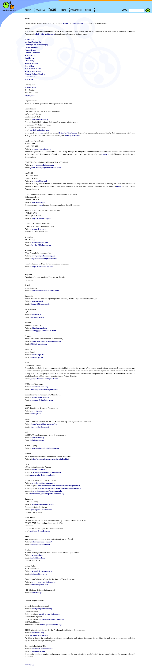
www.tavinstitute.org (39, 119)
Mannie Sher (30, 76)
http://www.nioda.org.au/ (42, 266)
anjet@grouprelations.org (50, 613)
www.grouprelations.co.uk (43, 164)
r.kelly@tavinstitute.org (45, 33)
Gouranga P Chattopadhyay (36, 44)
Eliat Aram (29, 39)
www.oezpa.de (38, 354)
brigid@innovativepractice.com (43, 258)
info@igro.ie (35, 413)
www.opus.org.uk (38, 202)
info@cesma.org (37, 440)
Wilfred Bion (30, 87)
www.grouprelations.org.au (43, 255)
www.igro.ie (37, 410)
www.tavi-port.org (38, 228)
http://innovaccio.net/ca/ (41, 541)
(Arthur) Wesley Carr (34, 41)
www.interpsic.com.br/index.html (45, 290)
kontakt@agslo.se (37, 557)
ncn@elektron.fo (37, 317)
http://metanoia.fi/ (39, 327)
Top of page (29, 95)
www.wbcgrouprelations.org (44, 581)
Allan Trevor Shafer (33, 71)
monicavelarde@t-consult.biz (42, 474)
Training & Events (72, 135)
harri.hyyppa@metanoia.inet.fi (43, 330)
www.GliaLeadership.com (43, 504)
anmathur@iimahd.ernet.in (41, 400)
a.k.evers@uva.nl (37, 651)
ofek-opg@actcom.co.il (39, 426)
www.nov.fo (36, 314)
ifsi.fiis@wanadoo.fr (38, 343)
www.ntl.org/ (36, 592)
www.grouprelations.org (42, 608)
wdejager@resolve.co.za (40, 531)
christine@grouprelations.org (51, 619)
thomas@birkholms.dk (39, 303)
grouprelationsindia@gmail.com (44, 378)
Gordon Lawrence (32, 52)
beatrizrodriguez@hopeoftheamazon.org (47, 493)
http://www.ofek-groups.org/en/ (44, 424)
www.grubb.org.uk (39, 180)
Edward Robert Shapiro (35, 73)
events (40, 132)
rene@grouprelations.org (50, 624)
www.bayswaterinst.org (41, 148)
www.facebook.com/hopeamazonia (47, 490)
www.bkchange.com (40, 242)
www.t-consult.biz (39, 469)
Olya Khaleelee (31, 47)
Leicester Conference (68, 132)
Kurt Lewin (29, 57)
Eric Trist (29, 79)
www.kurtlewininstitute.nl (42, 648)
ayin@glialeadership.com (41, 509)
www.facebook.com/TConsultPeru (47, 472)
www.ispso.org (38, 632)
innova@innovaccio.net (40, 544)
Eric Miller (29, 65)
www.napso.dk (37, 301)
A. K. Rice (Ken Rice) (33, 68)
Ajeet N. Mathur (31, 63)
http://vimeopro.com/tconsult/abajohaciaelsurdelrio (59, 488)
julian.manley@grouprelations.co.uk (45, 167)
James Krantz (30, 49)
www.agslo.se (37, 555)
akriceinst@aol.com (38, 573)
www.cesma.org (37, 437)
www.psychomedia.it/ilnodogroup (45, 448)
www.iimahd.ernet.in (40, 397)
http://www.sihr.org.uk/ (41, 218)
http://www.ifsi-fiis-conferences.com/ (46, 341)
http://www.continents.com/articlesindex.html (50, 458)
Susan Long (29, 60)
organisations (77, 23)
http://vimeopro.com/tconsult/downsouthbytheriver (59, 485)
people (65, 23)
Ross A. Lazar (30, 55)
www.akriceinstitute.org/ (42, 571)
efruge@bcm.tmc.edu (39, 635)
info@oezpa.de (36, 357)
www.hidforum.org (40, 386)
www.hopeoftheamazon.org (43, 482)
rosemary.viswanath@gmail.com (44, 389)
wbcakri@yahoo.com (39, 584)
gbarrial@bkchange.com (40, 245)
